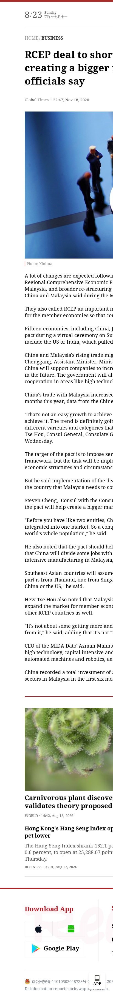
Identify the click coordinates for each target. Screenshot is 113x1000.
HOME (31, 38)
